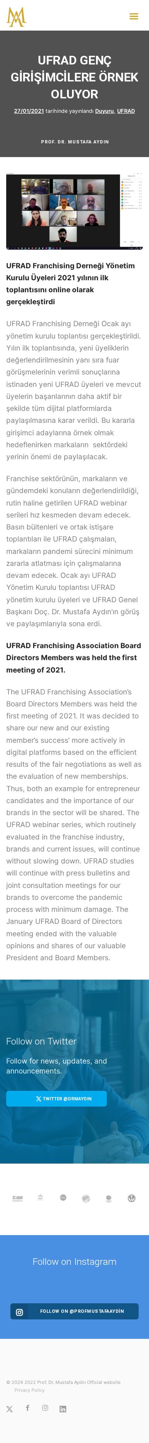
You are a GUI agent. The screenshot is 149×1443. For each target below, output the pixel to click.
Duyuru (104, 111)
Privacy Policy (29, 1390)
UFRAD (126, 111)
